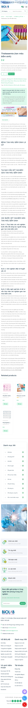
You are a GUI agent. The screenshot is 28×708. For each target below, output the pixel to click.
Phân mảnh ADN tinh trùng (6, 680)
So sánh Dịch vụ (18, 685)
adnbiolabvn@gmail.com (12, 630)
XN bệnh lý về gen (18, 16)
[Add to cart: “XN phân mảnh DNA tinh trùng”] (5, 404)
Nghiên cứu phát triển (6, 654)
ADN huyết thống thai (20, 654)
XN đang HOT (10, 79)
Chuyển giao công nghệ (6, 656)
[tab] (5, 120)
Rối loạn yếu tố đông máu (7, 676)
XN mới (24, 81)
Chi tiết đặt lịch (18, 682)
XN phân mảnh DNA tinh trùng (7, 395)
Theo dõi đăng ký (19, 677)
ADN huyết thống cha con (21, 656)
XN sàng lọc (11, 82)
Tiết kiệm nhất (12, 559)
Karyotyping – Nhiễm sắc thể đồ (6, 422)
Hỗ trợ (16, 680)
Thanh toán (17, 671)
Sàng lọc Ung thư (19, 659)
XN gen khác (10, 81)
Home (2, 16)
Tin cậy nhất (12, 550)
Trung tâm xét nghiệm (6, 648)
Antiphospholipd (5, 673)
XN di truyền (9, 16)
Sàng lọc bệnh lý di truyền (21, 651)
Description (5, 120)
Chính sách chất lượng (6, 651)
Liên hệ (2, 659)
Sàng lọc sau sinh (19, 645)
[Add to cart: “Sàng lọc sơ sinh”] (19, 404)
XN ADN (16, 79)
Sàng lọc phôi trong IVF (20, 648)
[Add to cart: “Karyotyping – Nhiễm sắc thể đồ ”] (5, 430)
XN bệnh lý (10, 85)
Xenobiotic (3, 689)
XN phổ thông (4, 82)
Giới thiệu (3, 643)
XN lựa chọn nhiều (18, 81)
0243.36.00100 (12, 627)
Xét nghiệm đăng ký (19, 674)
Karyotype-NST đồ (5, 671)
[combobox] (6, 11)
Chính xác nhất (13, 541)
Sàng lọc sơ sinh (21, 395)
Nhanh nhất (11, 578)
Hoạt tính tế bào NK (6, 686)
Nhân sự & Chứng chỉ (6, 645)
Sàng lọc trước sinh (19, 643)
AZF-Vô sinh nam (5, 684)
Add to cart (11, 73)
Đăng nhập (17, 669)
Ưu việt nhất (12, 569)
